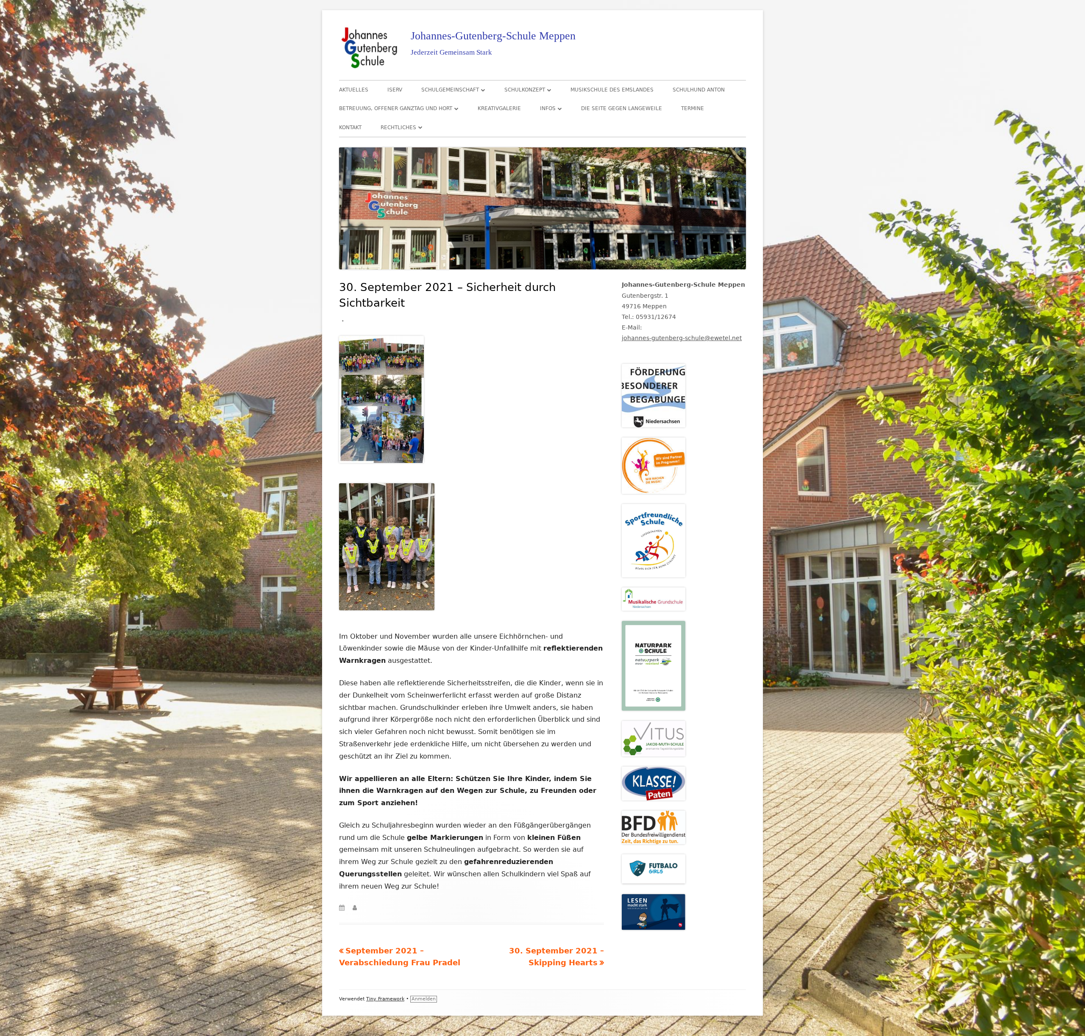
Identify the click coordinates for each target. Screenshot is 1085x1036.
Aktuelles (353, 90)
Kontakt (350, 127)
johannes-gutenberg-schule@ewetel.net (682, 338)
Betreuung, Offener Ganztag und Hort (395, 108)
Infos (548, 108)
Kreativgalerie (499, 108)
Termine (692, 108)
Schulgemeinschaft (450, 90)
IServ (394, 90)
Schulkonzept (524, 90)
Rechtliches (398, 127)
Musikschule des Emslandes (612, 90)
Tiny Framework (385, 999)
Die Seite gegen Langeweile (621, 108)
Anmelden (424, 999)
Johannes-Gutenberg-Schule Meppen (493, 36)
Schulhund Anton (699, 90)
